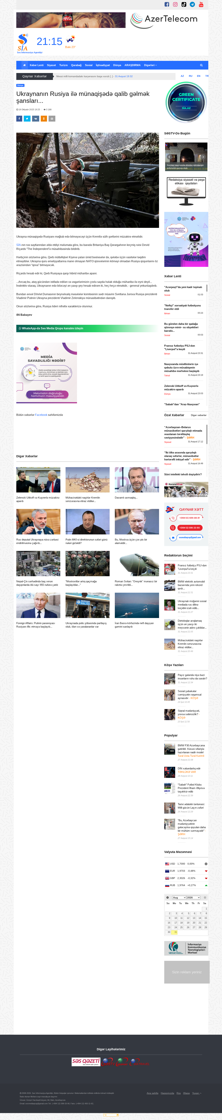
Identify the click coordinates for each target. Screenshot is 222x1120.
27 (194, 927)
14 (200, 918)
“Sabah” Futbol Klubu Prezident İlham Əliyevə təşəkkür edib (191, 788)
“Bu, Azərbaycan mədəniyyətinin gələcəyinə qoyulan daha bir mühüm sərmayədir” (192, 827)
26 (188, 927)
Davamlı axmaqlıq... (126, 497)
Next (203, 157)
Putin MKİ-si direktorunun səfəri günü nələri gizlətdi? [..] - (96, 76)
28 (200, 927)
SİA (18, 244)
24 (175, 927)
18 (181, 923)
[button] (201, 65)
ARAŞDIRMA (133, 65)
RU (190, 76)
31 (175, 932)
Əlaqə (186, 1093)
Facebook (41, 414)
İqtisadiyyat (103, 65)
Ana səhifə (152, 1093)
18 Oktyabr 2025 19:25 (29, 109)
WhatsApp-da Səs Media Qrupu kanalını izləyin (52, 328)
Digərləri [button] (149, 65)
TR (207, 76)
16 (169, 923)
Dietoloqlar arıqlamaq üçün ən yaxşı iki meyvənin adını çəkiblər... (192, 624)
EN (198, 76)
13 (194, 918)
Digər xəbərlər (199, 415)
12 (188, 918)
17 (175, 923)
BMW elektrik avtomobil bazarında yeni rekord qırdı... (191, 585)
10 (175, 918)
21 (200, 923)
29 (205, 927)
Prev (169, 157)
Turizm (63, 65)
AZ (182, 76)
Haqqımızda (167, 1093)
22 (205, 923)
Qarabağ (76, 65)
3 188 (49, 109)
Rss (179, 1093)
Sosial (88, 65)
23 (169, 927)
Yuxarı (196, 1093)
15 (205, 918)
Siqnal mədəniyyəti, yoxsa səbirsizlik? (189, 714)
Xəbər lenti (37, 65)
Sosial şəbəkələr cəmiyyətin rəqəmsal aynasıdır (189, 695)
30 (169, 932)
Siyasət (51, 65)
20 (194, 923)
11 (181, 918)
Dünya (117, 65)
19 (188, 923)
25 (181, 927)
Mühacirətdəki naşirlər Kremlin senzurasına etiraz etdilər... (190, 644)
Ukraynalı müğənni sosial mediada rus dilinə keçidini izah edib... (192, 605)
